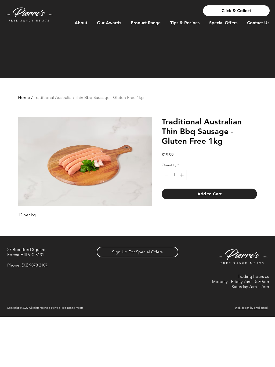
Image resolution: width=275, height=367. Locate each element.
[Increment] (182, 175)
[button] (81, 23)
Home (24, 97)
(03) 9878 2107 (35, 265)
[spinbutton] (174, 175)
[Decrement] (165, 175)
